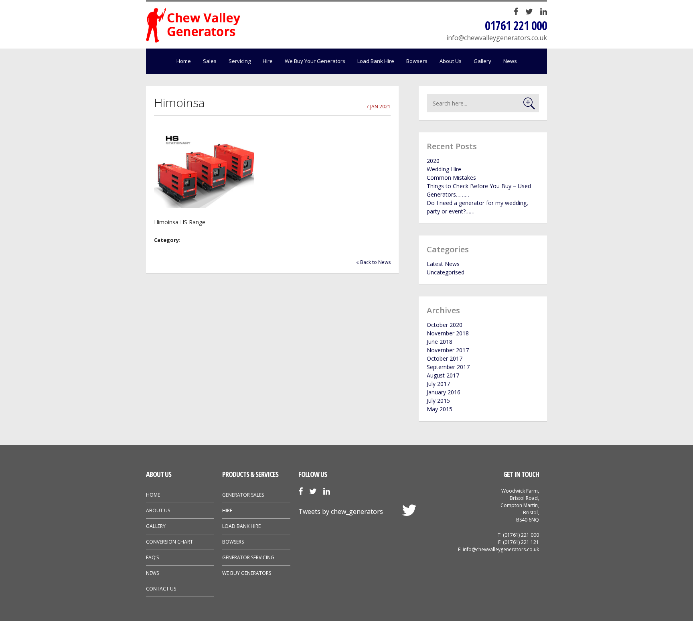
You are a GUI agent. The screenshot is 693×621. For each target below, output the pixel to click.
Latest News (443, 264)
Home (183, 61)
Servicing (240, 61)
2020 (433, 160)
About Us (451, 61)
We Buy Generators (246, 573)
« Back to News (373, 262)
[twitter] (529, 12)
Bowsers (417, 61)
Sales (210, 61)
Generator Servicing (248, 557)
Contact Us (161, 588)
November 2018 (448, 333)
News (510, 61)
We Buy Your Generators (315, 61)
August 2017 (443, 375)
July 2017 (438, 384)
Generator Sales (243, 494)
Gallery (482, 61)
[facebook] (516, 12)
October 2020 (444, 325)
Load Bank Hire (375, 61)
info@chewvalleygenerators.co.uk (496, 37)
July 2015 (438, 400)
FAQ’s (152, 557)
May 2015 (439, 409)
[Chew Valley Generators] (193, 25)
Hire (268, 61)
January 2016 (443, 392)
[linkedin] (543, 12)
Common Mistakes (451, 177)
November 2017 (448, 350)
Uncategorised (445, 272)
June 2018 (439, 341)
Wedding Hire (444, 169)
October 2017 (444, 358)
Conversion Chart (169, 541)
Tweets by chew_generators (340, 511)
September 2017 (448, 367)
